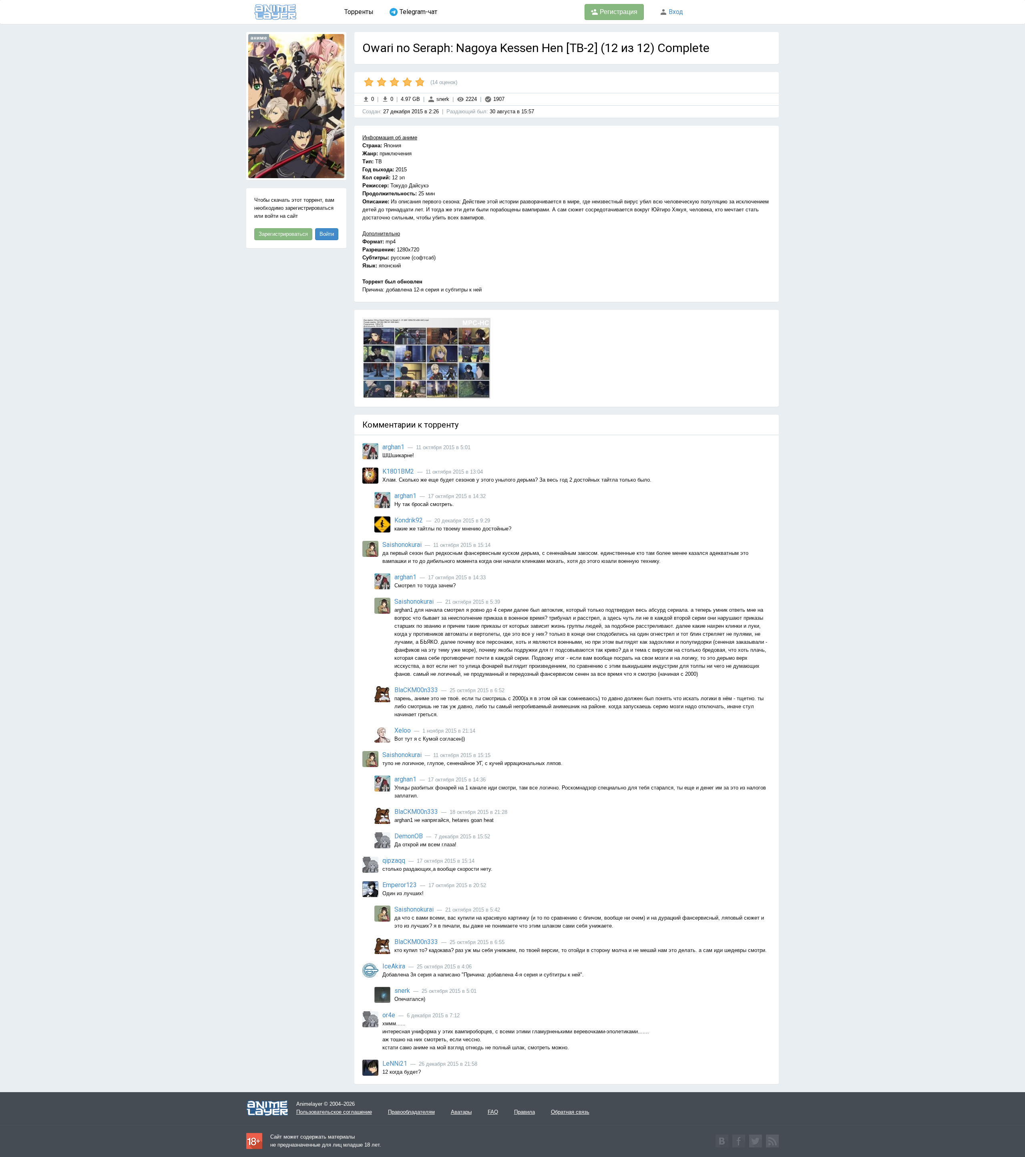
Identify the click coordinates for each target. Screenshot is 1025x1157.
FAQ (493, 1112)
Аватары (461, 1112)
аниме (258, 38)
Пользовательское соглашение (334, 1112)
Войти (327, 234)
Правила (524, 1112)
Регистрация (617, 11)
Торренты (359, 12)
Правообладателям (411, 1112)
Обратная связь (570, 1112)
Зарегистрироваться (283, 234)
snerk (442, 99)
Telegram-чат (418, 12)
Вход (675, 12)
